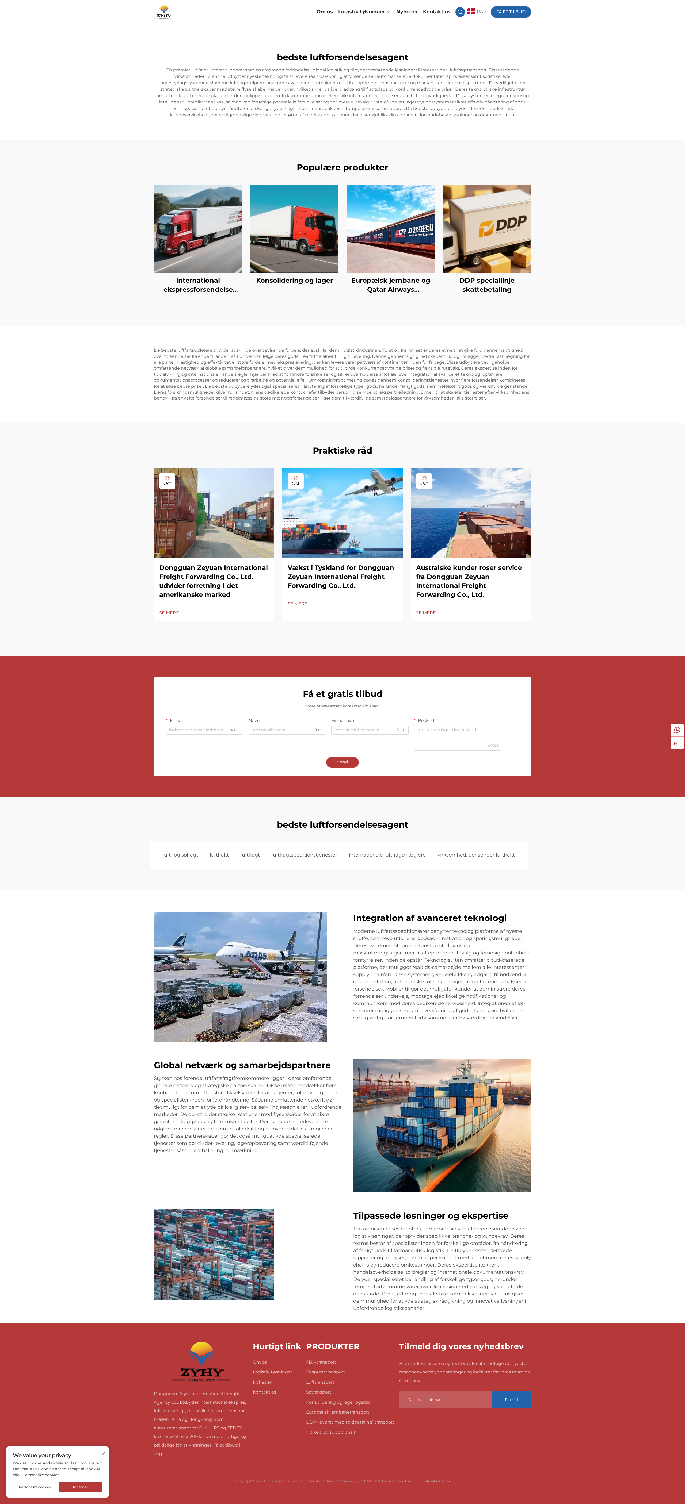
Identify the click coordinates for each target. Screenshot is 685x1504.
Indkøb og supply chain (331, 1432)
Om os (325, 12)
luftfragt (250, 855)
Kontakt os (437, 12)
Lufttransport (320, 1382)
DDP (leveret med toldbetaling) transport (350, 1422)
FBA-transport (321, 1362)
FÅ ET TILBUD (511, 11)
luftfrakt (219, 855)
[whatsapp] (677, 730)
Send (342, 762)
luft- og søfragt (180, 855)
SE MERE (169, 612)
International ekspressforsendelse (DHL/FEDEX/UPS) (198, 285)
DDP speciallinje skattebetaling (487, 285)
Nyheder (407, 12)
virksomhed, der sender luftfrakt (476, 855)
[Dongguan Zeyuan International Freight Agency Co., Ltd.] (182, 12)
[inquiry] (677, 742)
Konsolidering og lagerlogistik (338, 1402)
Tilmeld (511, 1399)
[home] (201, 1361)
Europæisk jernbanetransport (338, 1412)
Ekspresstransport (325, 1372)
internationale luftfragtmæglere (387, 855)
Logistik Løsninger (361, 12)
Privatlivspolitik (438, 1481)
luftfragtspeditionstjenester (304, 855)
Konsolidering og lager (294, 280)
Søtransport (318, 1392)
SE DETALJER (198, 228)
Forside (301, 12)
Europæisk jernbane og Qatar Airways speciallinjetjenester (390, 285)
